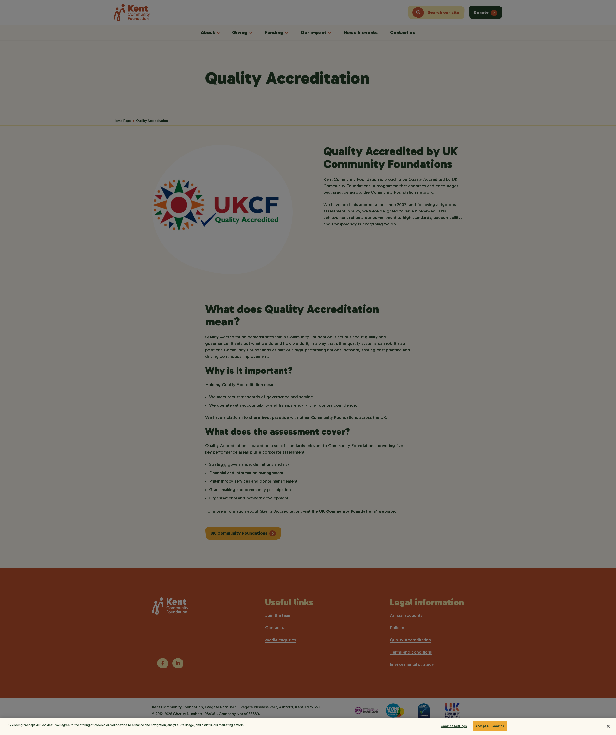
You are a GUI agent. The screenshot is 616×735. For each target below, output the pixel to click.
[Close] (608, 726)
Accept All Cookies (489, 726)
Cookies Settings (454, 726)
